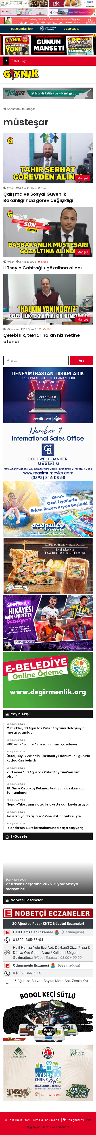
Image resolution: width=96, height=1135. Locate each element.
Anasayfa (13, 109)
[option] (48, 869)
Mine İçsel (13, 329)
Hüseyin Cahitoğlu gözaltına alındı (42, 268)
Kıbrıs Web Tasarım (56, 1127)
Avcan (11, 188)
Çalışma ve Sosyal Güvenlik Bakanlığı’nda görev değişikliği (38, 197)
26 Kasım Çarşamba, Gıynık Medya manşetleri (48, 889)
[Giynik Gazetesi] (21, 74)
